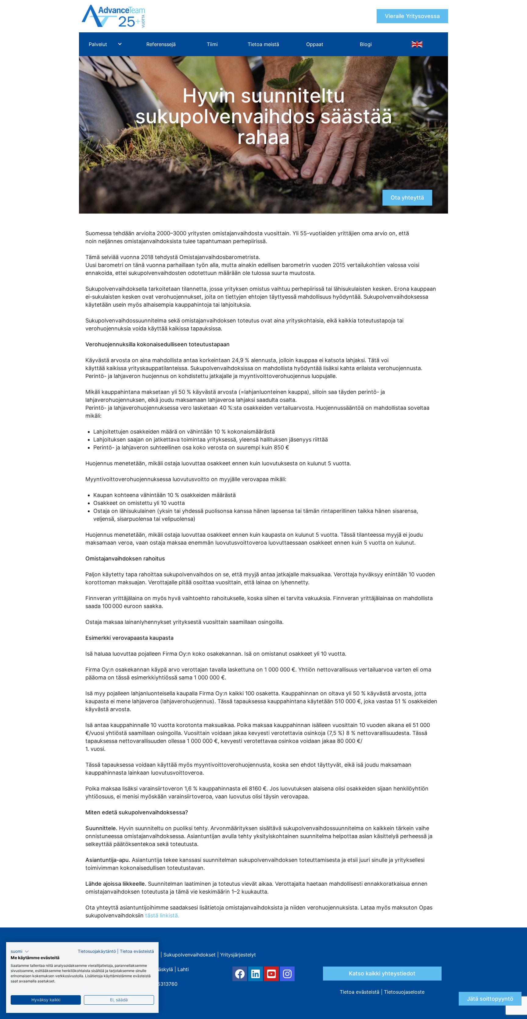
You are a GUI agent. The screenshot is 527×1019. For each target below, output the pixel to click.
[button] (20, 951)
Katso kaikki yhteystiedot (382, 973)
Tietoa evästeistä (359, 992)
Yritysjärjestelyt (238, 955)
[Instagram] (287, 974)
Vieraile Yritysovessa (412, 16)
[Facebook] (239, 974)
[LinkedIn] (255, 974)
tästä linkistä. (162, 915)
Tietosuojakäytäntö (97, 951)
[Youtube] (271, 974)
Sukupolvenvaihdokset (189, 955)
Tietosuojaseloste (404, 992)
